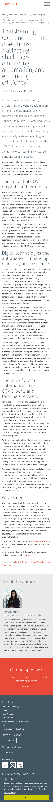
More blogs (26, 686)
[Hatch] (11, 3)
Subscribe (9, 779)
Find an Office (10, 752)
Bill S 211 (6, 725)
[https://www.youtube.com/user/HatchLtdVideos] (20, 765)
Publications (24, 15)
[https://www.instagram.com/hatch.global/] (13, 765)
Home (4, 15)
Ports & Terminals (22, 562)
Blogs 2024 (42, 15)
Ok (26, 797)
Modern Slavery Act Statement (15, 721)
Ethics (4, 710)
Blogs (34, 15)
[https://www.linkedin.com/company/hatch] (5, 765)
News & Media (8, 714)
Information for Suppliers (13, 729)
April (6, 17)
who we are (13, 15)
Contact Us (9, 740)
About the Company (10, 706)
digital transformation (40, 541)
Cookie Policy (10, 792)
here (30, 555)
